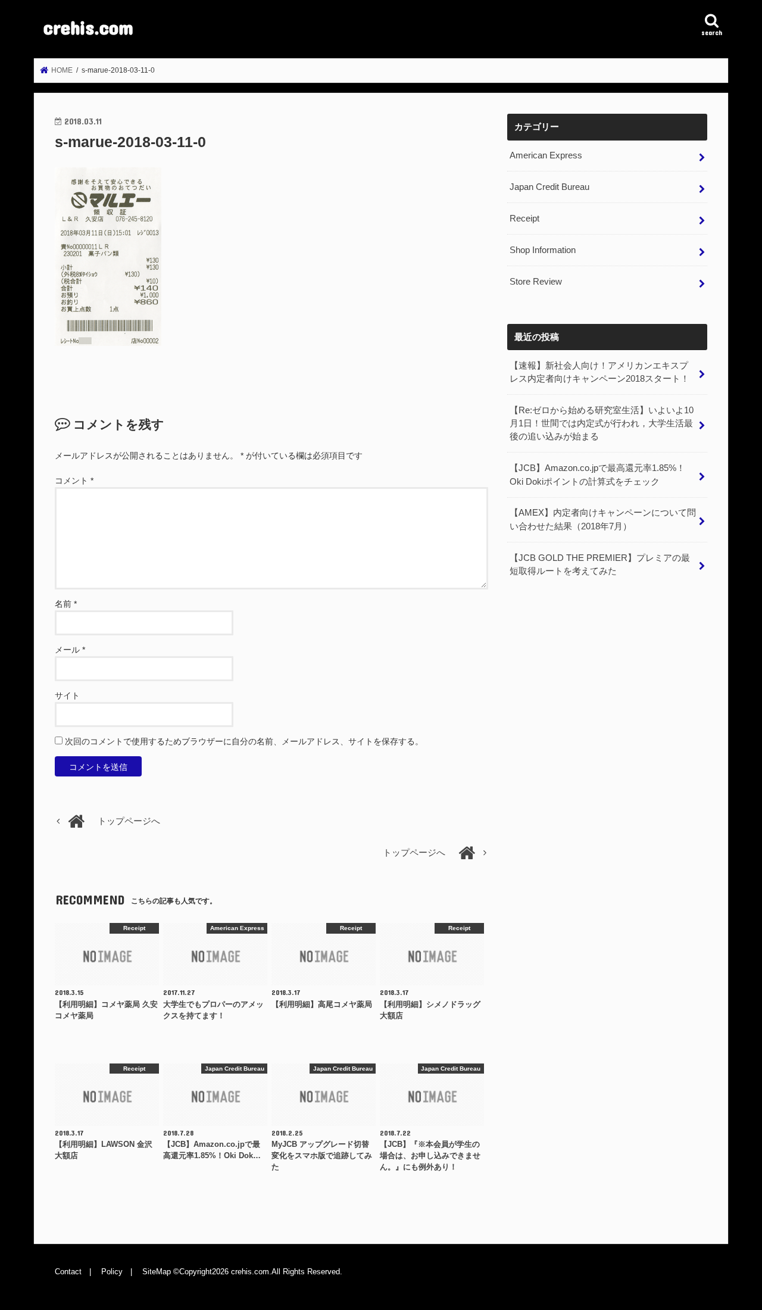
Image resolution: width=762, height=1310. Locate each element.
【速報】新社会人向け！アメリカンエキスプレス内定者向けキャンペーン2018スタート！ (599, 372)
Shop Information (543, 250)
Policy (112, 1271)
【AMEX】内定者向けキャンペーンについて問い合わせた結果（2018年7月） (603, 519)
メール (70, 649)
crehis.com (88, 27)
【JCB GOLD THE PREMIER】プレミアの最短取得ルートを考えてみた (600, 564)
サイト (67, 695)
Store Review (536, 281)
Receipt (524, 218)
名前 (66, 604)
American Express (546, 155)
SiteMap (156, 1271)
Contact (68, 1271)
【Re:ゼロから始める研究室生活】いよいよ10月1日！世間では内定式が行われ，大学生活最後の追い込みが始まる (602, 423)
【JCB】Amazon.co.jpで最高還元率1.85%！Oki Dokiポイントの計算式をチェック (597, 474)
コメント (74, 480)
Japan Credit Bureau (549, 187)
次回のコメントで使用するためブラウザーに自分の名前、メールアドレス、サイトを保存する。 (244, 741)
